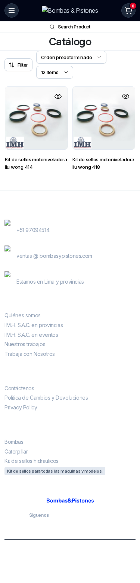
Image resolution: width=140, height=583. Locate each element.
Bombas (14, 442)
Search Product (74, 27)
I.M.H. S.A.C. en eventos (31, 335)
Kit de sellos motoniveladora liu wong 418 (103, 163)
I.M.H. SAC (98, 561)
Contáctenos (19, 388)
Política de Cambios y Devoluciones (46, 397)
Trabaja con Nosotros (29, 354)
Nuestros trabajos (24, 344)
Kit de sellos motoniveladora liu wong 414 (36, 163)
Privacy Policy (20, 407)
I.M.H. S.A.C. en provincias (33, 325)
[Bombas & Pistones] (70, 10)
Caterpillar (16, 451)
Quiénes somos (22, 315)
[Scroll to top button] (128, 549)
